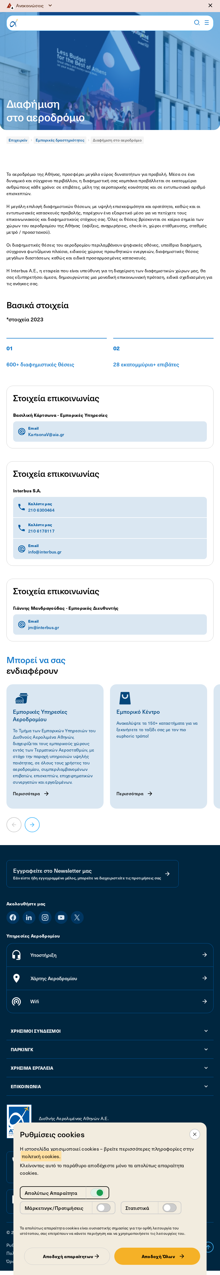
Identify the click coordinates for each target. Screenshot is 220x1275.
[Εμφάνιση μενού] (207, 22)
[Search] (197, 22)
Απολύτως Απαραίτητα (51, 1192)
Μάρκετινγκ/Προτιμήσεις (54, 1207)
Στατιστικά (137, 1207)
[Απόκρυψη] (210, 5)
